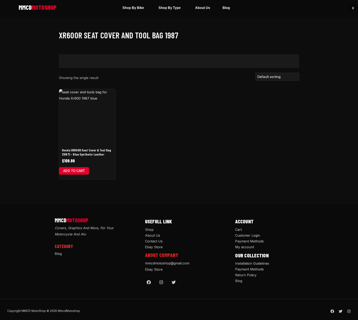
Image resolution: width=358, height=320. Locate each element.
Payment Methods (249, 241)
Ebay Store (154, 247)
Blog (226, 8)
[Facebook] (148, 282)
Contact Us (154, 241)
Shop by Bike (133, 8)
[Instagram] (161, 282)
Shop (149, 230)
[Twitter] (173, 282)
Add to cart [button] (74, 171)
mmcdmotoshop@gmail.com (167, 263)
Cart (238, 230)
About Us (202, 8)
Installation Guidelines (252, 263)
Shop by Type (169, 8)
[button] (134, 8)
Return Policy (245, 275)
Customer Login (247, 235)
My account (244, 247)
